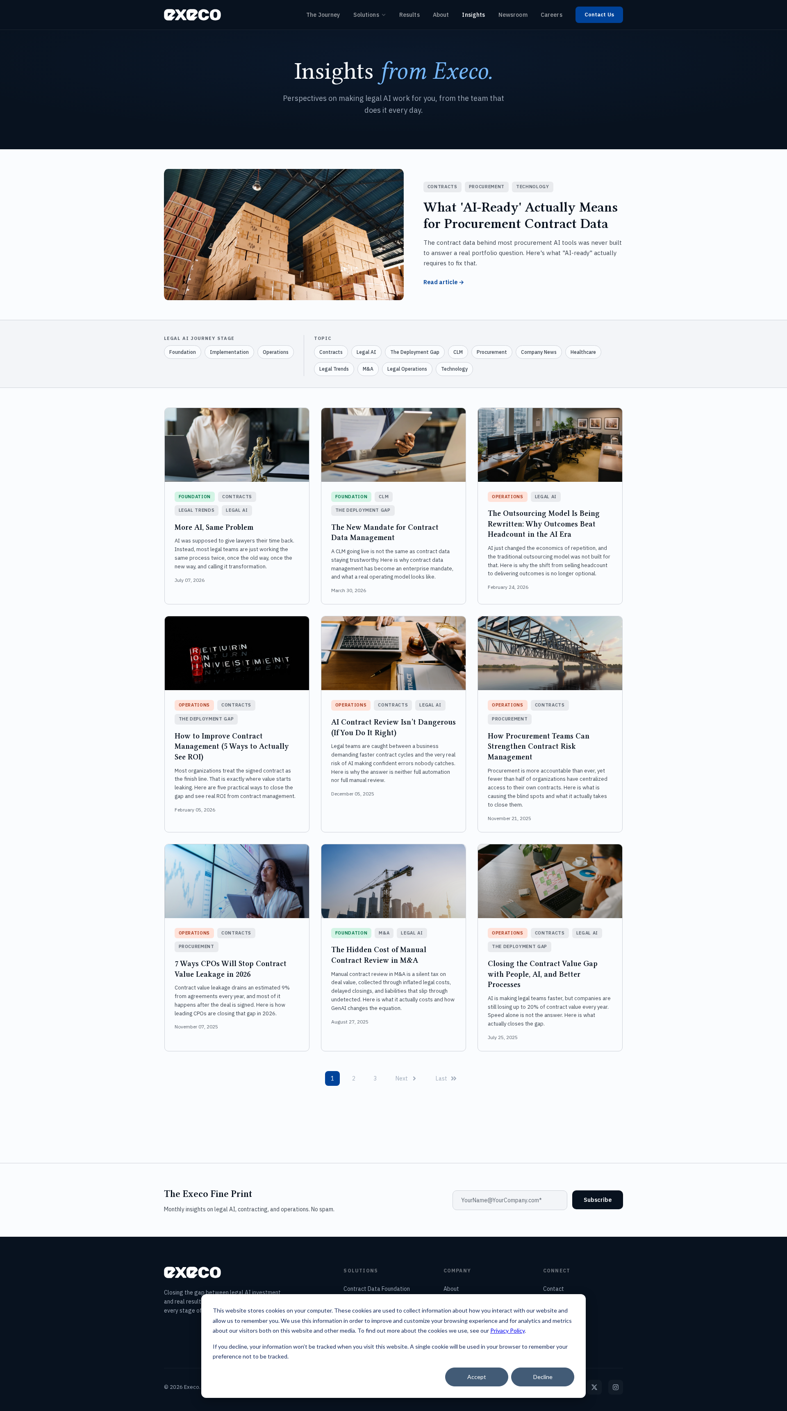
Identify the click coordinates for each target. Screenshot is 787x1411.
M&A (368, 369)
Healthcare (583, 352)
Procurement (492, 352)
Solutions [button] (366, 14)
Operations (276, 352)
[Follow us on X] (594, 1387)
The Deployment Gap (414, 352)
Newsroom (513, 14)
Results (409, 14)
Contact (553, 1288)
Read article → (443, 282)
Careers (551, 14)
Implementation (229, 352)
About (441, 14)
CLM (458, 352)
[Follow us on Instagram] (615, 1387)
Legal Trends (334, 369)
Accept (476, 1376)
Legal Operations (407, 369)
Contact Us (599, 14)
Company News (539, 352)
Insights (473, 14)
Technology (454, 369)
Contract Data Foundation (376, 1288)
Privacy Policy (507, 1330)
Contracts (331, 352)
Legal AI (366, 352)
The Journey (323, 14)
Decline (543, 1376)
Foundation (182, 352)
